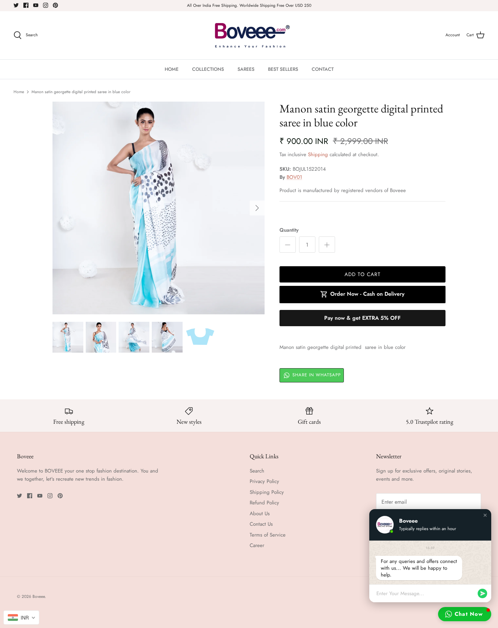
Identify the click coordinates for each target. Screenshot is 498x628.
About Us (260, 513)
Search (257, 471)
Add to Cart (362, 274)
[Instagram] (45, 5)
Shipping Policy (267, 492)
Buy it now (362, 318)
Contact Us (261, 524)
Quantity (288, 230)
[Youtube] (35, 5)
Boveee (39, 596)
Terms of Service (268, 535)
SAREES (245, 69)
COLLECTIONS (208, 69)
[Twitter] (16, 5)
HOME (172, 69)
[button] (485, 515)
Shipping (318, 154)
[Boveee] (249, 35)
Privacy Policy (264, 481)
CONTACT (323, 69)
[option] (159, 208)
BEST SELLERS (283, 69)
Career (257, 545)
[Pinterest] (55, 5)
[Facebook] (25, 5)
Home (19, 92)
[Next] (257, 208)
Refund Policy (264, 502)
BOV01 (294, 177)
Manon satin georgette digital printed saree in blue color (81, 92)
